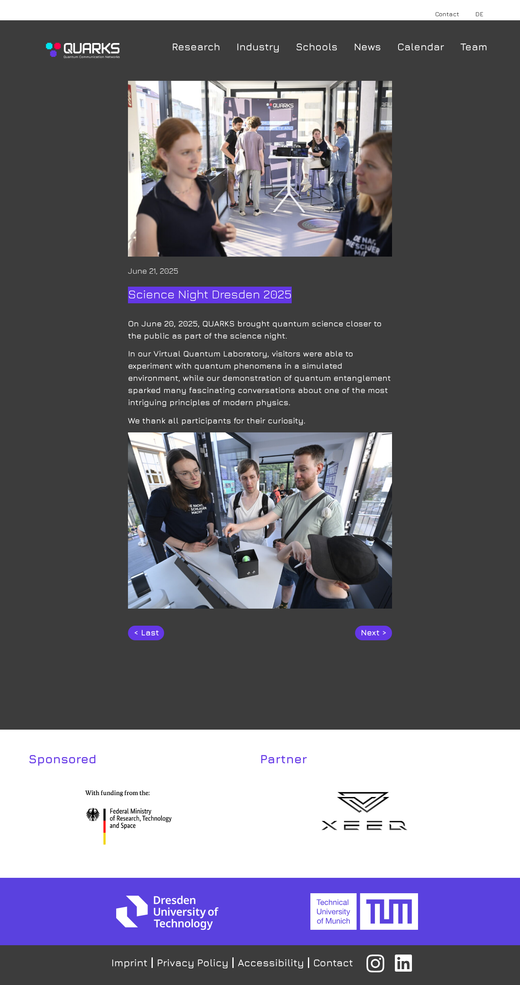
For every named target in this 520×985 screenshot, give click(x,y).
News (367, 46)
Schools (317, 46)
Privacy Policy (192, 962)
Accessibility (271, 962)
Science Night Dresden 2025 (210, 294)
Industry (258, 46)
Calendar (420, 46)
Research (196, 46)
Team (474, 46)
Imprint (129, 962)
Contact (447, 14)
